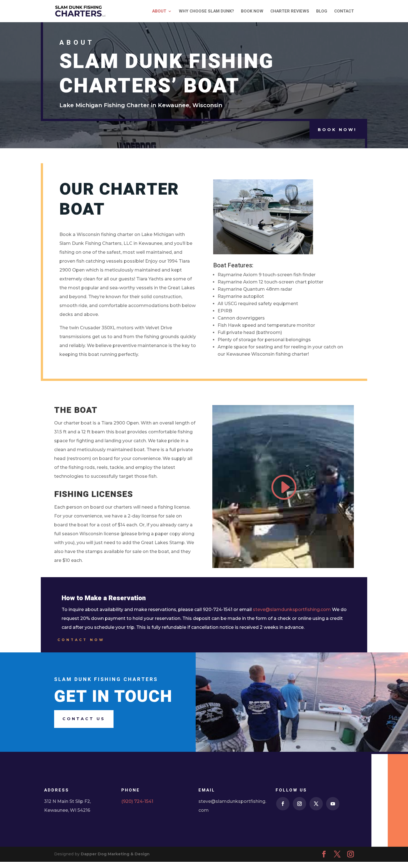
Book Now (252, 11)
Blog (321, 11)
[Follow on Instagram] (299, 803)
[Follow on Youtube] (332, 803)
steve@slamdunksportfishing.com (292, 609)
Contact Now (81, 640)
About (159, 11)
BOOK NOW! (337, 129)
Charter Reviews (289, 11)
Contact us (83, 718)
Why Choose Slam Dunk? (206, 11)
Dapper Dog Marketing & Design (115, 853)
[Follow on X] (316, 803)
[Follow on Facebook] (282, 803)
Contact (344, 11)
